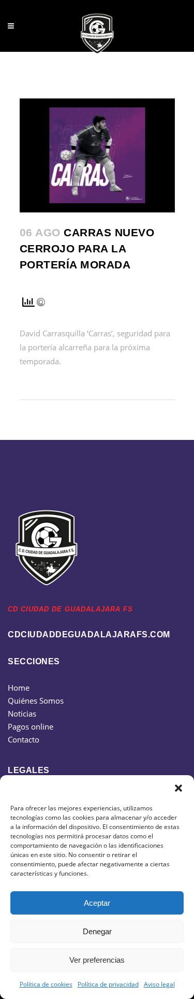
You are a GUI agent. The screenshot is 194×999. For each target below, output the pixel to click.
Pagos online (30, 726)
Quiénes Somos (36, 700)
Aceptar (97, 902)
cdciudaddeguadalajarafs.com (89, 634)
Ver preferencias (97, 959)
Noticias (22, 713)
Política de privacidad (108, 984)
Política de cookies (46, 984)
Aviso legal (159, 984)
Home (18, 687)
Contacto (23, 739)
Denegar (97, 931)
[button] (178, 788)
